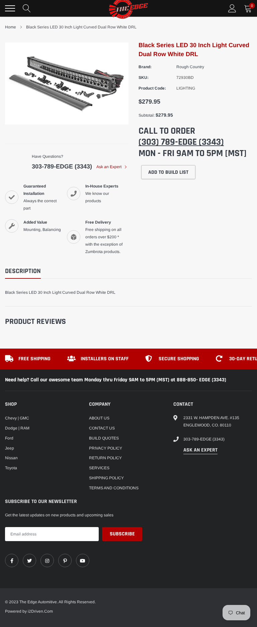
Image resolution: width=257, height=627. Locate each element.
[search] (27, 8)
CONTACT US (102, 428)
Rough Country (190, 67)
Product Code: (152, 88)
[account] (232, 8)
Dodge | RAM (17, 428)
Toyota (11, 468)
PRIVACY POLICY (105, 448)
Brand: (145, 67)
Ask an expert (200, 450)
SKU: (144, 77)
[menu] (10, 8)
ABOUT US (99, 418)
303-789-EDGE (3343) (62, 166)
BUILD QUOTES (104, 438)
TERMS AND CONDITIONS (114, 488)
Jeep (9, 448)
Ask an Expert (109, 166)
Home (10, 27)
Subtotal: (147, 115)
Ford (9, 438)
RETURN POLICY (105, 458)
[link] (11, 560)
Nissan (11, 458)
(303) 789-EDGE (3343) (181, 142)
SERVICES (99, 468)
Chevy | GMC (17, 418)
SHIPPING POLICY (106, 478)
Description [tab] (23, 271)
